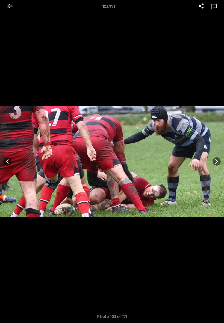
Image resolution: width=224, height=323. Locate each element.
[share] (201, 6)
